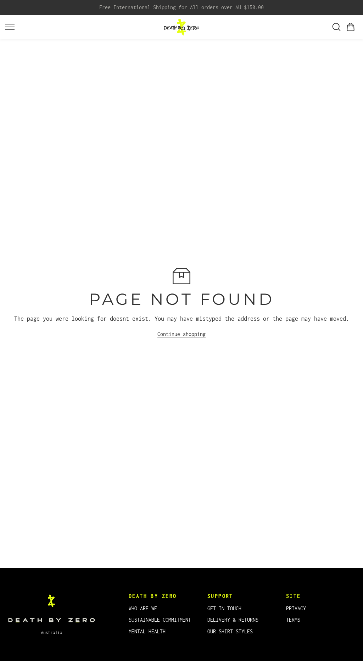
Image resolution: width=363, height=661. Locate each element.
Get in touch (224, 608)
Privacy (296, 608)
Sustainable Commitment (160, 620)
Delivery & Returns (232, 620)
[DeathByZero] (181, 27)
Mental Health (147, 631)
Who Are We (143, 608)
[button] (351, 27)
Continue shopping (181, 334)
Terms (293, 620)
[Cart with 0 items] (351, 27)
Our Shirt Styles (230, 631)
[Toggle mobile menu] (82, 27)
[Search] (336, 27)
